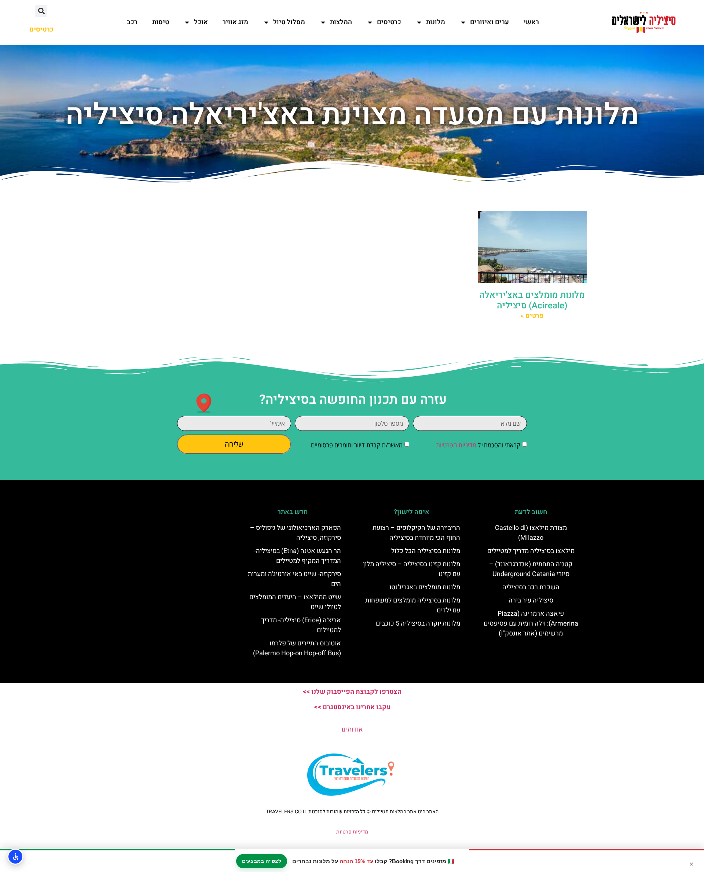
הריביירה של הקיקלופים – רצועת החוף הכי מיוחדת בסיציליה (416, 533)
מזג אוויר (235, 22)
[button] (41, 11)
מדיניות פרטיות (352, 832)
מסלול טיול (289, 22)
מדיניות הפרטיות (456, 445)
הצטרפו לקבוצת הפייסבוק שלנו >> (352, 692)
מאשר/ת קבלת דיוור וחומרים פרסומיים (357, 445)
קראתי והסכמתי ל (478, 445)
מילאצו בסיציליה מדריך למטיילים (531, 551)
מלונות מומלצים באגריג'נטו (424, 587)
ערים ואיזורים (489, 22)
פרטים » (532, 316)
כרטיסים (389, 22)
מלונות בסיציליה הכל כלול (425, 551)
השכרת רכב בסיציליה (531, 587)
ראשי (531, 22)
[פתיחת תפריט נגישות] (15, 857)
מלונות (435, 22)
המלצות (341, 22)
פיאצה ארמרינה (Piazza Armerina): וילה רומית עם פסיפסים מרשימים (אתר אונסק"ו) (531, 623)
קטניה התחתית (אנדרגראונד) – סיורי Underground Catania (530, 569)
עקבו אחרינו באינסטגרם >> (352, 707)
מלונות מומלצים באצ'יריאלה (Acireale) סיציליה (532, 300)
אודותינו (352, 729)
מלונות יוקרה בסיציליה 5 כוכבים (418, 624)
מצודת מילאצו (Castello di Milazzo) (531, 533)
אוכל (201, 22)
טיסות (160, 22)
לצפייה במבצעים (261, 861)
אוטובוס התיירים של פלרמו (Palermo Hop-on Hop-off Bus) (297, 648)
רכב (132, 22)
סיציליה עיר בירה (531, 600)
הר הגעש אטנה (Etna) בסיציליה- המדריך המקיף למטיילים (297, 556)
